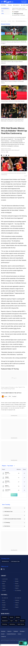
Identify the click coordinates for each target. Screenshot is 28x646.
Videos (3, 585)
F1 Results (16, 404)
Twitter (19, 406)
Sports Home (3, 21)
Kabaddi (22, 620)
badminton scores (9, 404)
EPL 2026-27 (16, 5)
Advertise (3, 631)
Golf (11, 620)
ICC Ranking (18, 590)
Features (17, 585)
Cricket (9, 402)
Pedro (15, 328)
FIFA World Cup (7, 507)
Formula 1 (4, 617)
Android (10, 409)
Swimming (12, 624)
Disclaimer (22, 631)
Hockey (18, 617)
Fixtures (4, 581)
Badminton (5, 620)
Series (16, 579)
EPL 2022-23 (18, 597)
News (13, 21)
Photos (16, 583)
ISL (2, 11)
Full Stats (14, 494)
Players (17, 588)
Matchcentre (5, 609)
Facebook (8, 406)
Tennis (11, 617)
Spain (5, 396)
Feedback (16, 631)
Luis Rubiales (6, 181)
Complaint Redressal (11, 633)
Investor (3, 633)
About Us (9, 631)
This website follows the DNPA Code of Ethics (11, 639)
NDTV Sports (23, 404)
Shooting (4, 624)
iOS (14, 409)
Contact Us (3, 636)
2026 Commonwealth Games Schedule (12, 518)
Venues (4, 590)
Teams (3, 588)
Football (3, 5)
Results (16, 581)
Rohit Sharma (7, 526)
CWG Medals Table (8, 511)
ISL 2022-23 (5, 597)
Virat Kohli (6, 515)
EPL (3, 13)
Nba (16, 620)
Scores (10, 5)
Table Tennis (20, 624)
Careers (19, 633)
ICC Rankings (7, 522)
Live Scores (5, 579)
